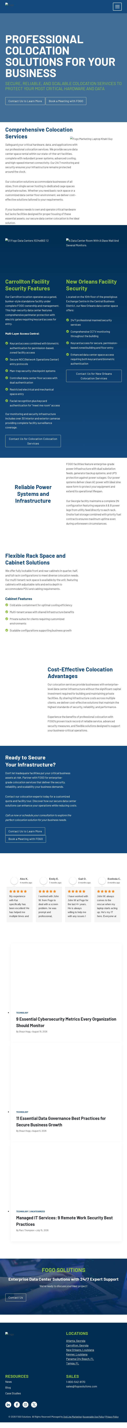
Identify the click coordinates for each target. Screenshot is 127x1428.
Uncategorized (37, 1211)
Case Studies (13, 1393)
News (8, 1381)
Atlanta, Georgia (75, 1340)
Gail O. (82, 878)
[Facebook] (17, 1405)
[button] (66, 101)
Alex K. (24, 878)
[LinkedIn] (8, 1405)
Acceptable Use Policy (93, 1416)
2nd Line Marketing (72, 1416)
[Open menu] (117, 6)
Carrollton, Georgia (77, 1345)
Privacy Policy (112, 1416)
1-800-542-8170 (75, 1381)
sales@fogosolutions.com (81, 1386)
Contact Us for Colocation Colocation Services (33, 441)
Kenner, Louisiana (76, 1354)
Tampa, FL (72, 1363)
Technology (22, 1013)
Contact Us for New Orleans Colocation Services (94, 376)
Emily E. (54, 878)
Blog (8, 1387)
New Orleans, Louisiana (80, 1349)
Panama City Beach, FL (80, 1358)
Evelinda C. (114, 878)
